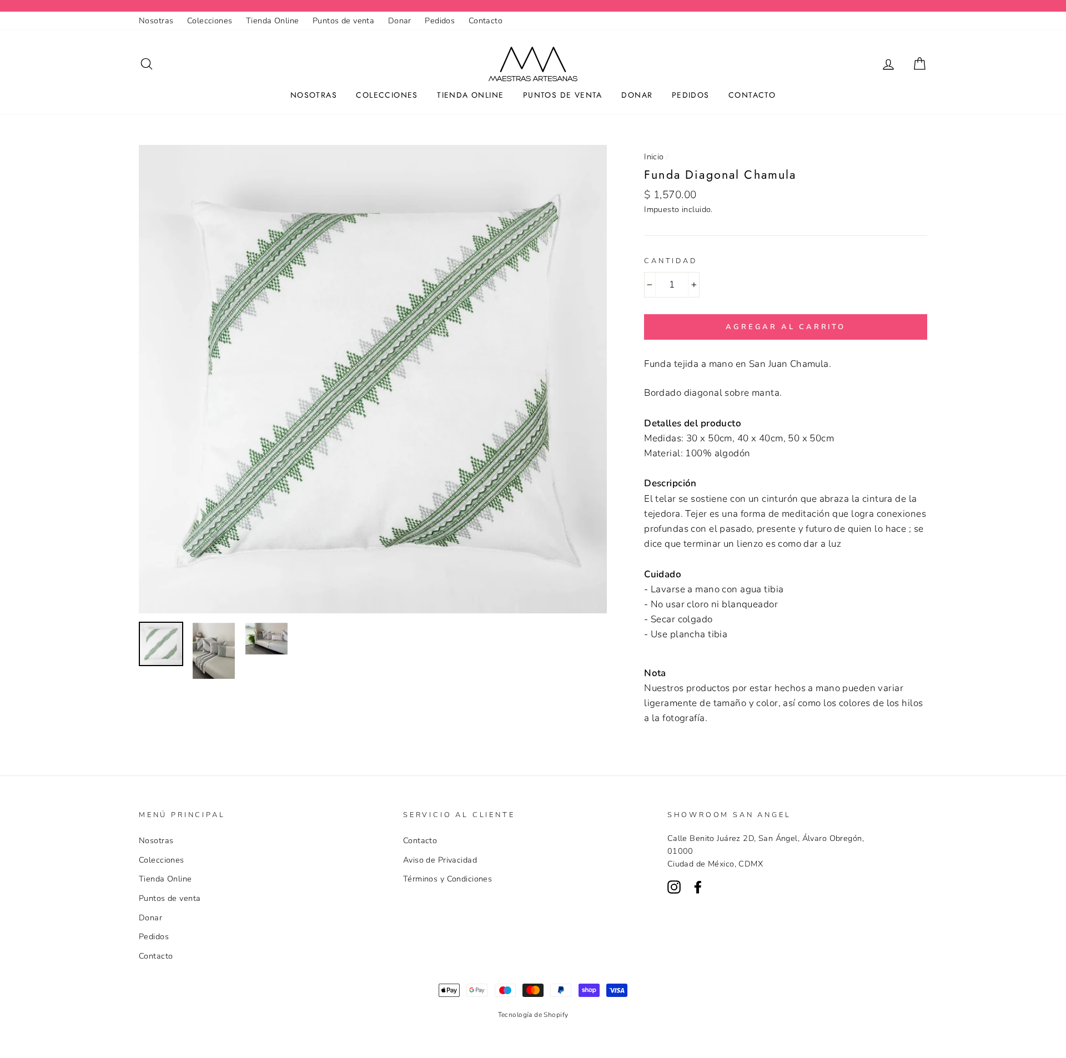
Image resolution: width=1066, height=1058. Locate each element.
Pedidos (440, 20)
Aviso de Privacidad (440, 859)
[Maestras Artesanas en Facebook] (698, 886)
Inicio (654, 156)
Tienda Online (272, 20)
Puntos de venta (343, 20)
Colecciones (210, 20)
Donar (399, 20)
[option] (373, 379)
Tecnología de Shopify (533, 1014)
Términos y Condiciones (447, 878)
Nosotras (156, 20)
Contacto (485, 20)
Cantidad (670, 261)
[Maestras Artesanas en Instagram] (674, 886)
